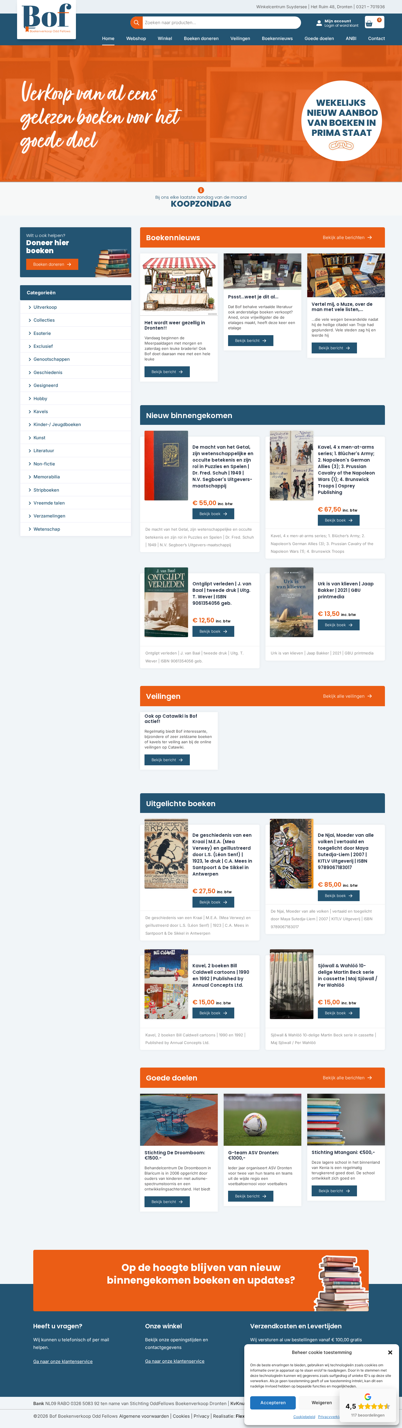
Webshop (136, 38)
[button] (390, 1352)
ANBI (351, 38)
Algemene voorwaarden (144, 1416)
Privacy (201, 1416)
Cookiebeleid (304, 1416)
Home (108, 38)
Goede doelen (319, 38)
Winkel (165, 38)
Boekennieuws (277, 38)
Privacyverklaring (332, 1416)
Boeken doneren (201, 38)
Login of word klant (341, 25)
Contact (376, 38)
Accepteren (273, 1402)
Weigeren (322, 1402)
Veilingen (240, 38)
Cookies (181, 1416)
